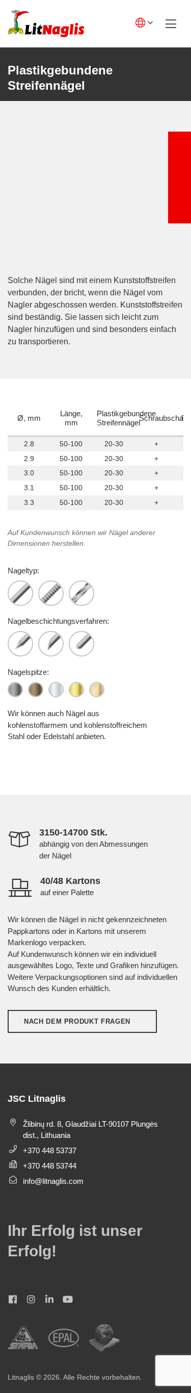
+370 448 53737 (49, 1150)
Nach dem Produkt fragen (77, 1021)
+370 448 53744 (49, 1165)
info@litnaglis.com (53, 1181)
